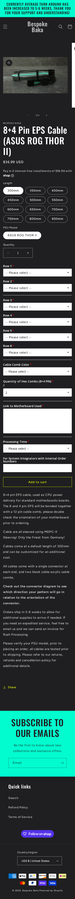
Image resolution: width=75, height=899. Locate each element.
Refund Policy (18, 807)
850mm (57, 219)
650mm (35, 209)
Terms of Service (20, 817)
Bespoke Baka (30, 890)
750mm (13, 219)
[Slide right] (46, 115)
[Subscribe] (61, 763)
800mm (35, 219)
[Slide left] (28, 115)
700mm (57, 209)
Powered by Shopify (51, 890)
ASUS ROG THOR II (22, 235)
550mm (57, 200)
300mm (13, 190)
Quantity (8, 244)
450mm (13, 200)
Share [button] (12, 687)
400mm (57, 190)
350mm (35, 190)
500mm (35, 200)
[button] (5, 26)
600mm (13, 209)
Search (13, 798)
